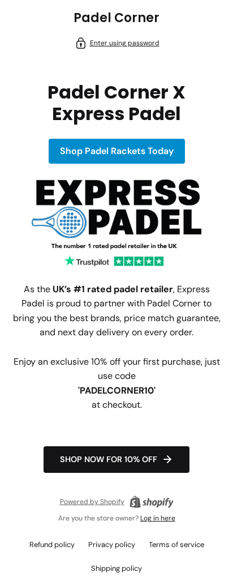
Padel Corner (116, 18)
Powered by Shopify (92, 501)
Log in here (157, 518)
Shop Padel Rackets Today (117, 151)
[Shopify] (152, 502)
